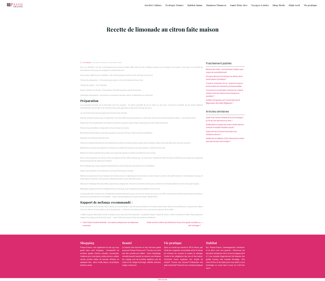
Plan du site (162, 279)
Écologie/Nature (175, 5)
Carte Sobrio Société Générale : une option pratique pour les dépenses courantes (110, 223)
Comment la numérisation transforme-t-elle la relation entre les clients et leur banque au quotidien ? (224, 93)
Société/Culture (153, 5)
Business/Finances (216, 5)
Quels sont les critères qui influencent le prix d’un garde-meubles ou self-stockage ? (174, 223)
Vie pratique (310, 5)
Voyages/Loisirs (260, 5)
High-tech (294, 5)
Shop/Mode (279, 5)
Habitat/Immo (194, 5)
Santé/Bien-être (239, 5)
